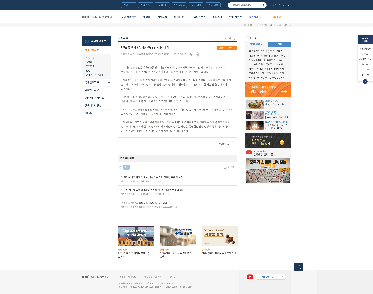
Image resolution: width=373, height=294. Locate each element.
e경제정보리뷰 (365, 59)
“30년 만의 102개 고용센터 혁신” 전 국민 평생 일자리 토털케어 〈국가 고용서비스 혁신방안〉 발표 (268, 73)
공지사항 (365, 74)
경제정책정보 (129, 17)
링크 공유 (235, 38)
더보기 (230, 167)
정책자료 (90, 62)
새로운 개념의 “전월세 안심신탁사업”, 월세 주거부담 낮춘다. (268, 55)
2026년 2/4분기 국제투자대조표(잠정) (267, 64)
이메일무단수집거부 (151, 276)
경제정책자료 (275, 25)
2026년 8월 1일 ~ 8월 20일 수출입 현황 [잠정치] (268, 60)
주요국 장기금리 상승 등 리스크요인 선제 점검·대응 (268, 51)
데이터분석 (365, 64)
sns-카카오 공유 (225, 38)
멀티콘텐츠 (200, 17)
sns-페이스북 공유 (230, 38)
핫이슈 (88, 113)
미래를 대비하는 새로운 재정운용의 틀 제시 (268, 77)
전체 (280, 44)
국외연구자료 (92, 90)
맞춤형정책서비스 (94, 98)
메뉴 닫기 (365, 81)
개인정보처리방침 (127, 276)
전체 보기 (280, 5)
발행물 (147, 17)
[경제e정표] (268, 89)
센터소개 (217, 17)
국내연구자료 (92, 82)
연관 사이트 (235, 17)
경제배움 (256, 17)
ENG (279, 17)
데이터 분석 (180, 17)
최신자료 (287, 25)
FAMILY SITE (267, 277)
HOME (250, 25)
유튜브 (250, 277)
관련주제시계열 (225, 48)
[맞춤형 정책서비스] (268, 140)
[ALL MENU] (288, 17)
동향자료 (90, 66)
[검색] (247, 5)
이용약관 (171, 276)
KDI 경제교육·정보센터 (97, 17)
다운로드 (197, 54)
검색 (263, 5)
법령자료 (90, 70)
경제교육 (162, 17)
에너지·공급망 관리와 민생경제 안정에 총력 (268, 68)
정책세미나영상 (93, 105)
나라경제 (365, 54)
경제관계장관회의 (94, 74)
